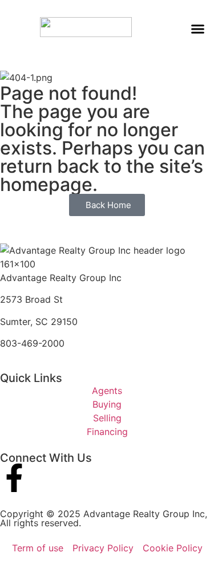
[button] (198, 28)
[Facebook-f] (14, 478)
